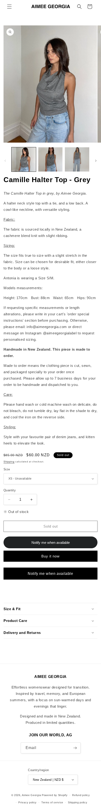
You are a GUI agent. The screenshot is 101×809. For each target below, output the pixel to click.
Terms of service (52, 802)
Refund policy (81, 795)
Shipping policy (77, 802)
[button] (9, 6)
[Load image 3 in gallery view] (77, 159)
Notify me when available (50, 574)
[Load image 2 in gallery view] (50, 159)
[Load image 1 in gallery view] (24, 159)
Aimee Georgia (31, 795)
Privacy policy (27, 802)
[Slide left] (5, 161)
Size (7, 469)
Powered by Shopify (55, 795)
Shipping (9, 461)
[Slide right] (96, 161)
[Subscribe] (75, 747)
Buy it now (50, 556)
